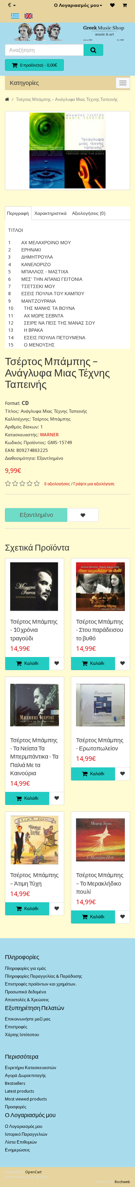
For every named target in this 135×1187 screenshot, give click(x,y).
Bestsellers (15, 1083)
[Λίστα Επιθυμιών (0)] (112, 5)
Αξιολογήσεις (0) (89, 213)
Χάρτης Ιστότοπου (22, 1034)
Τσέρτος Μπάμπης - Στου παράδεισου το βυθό (100, 629)
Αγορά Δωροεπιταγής (25, 1075)
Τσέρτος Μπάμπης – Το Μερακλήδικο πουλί (100, 883)
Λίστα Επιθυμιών (21, 1142)
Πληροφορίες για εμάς (25, 968)
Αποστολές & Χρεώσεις (27, 999)
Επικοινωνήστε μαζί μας (27, 1019)
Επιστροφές (16, 1026)
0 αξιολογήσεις (57, 484)
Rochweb (122, 1182)
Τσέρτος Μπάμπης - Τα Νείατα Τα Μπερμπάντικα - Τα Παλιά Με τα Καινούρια (34, 756)
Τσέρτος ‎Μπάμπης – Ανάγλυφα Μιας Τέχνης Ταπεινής (67, 99)
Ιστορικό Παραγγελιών (26, 1134)
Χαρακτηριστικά (50, 213)
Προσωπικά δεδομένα (25, 991)
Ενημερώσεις (17, 1149)
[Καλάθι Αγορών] (125, 5)
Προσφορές (15, 1106)
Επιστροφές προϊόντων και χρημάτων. (40, 984)
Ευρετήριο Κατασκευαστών (30, 1067)
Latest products (19, 1091)
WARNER (49, 434)
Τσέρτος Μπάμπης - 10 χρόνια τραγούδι (34, 629)
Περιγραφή (18, 213)
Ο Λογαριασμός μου (76, 5)
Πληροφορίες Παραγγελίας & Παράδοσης (43, 976)
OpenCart (33, 1172)
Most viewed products (26, 1099)
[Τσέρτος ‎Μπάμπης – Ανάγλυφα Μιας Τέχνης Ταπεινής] (67, 150)
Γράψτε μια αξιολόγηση (93, 484)
